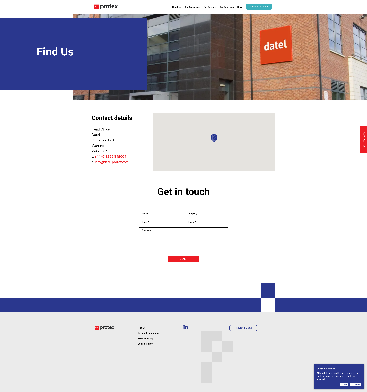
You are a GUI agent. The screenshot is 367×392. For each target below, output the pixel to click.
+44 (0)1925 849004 (110, 156)
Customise (355, 384)
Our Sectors (210, 6)
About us (176, 6)
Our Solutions (227, 6)
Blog (239, 6)
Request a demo (259, 6)
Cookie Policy (145, 343)
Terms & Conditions (148, 333)
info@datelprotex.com (112, 162)
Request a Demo (243, 327)
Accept (344, 384)
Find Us (142, 327)
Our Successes (192, 6)
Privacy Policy (145, 338)
